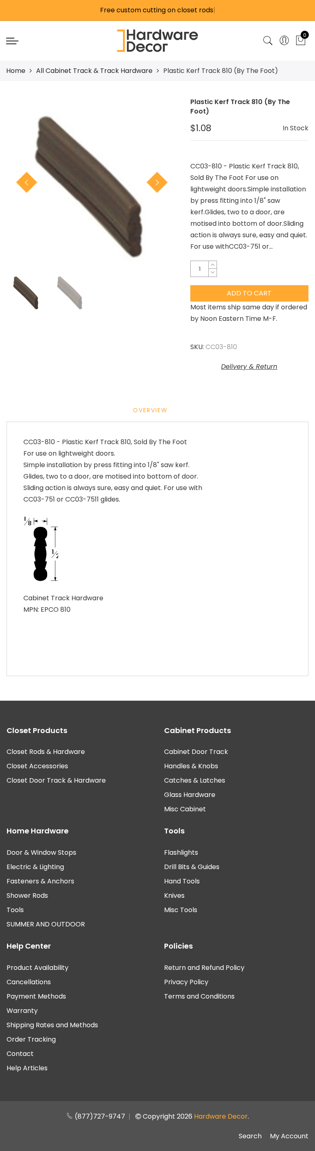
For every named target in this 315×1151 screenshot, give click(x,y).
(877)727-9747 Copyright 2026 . (161, 1116)
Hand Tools (182, 881)
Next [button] (157, 182)
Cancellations (29, 982)
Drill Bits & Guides (191, 867)
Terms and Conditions (199, 996)
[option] (92, 183)
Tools (15, 910)
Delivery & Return (249, 366)
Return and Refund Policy (204, 967)
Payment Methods (36, 996)
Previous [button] (27, 182)
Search (250, 1136)
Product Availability (37, 967)
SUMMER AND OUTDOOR (46, 924)
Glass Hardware (189, 794)
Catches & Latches (194, 780)
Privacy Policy (186, 982)
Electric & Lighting (35, 867)
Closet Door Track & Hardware (56, 780)
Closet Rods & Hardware (46, 751)
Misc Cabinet (185, 809)
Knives (174, 895)
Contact (20, 1053)
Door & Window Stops (41, 852)
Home (15, 70)
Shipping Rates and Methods (52, 1025)
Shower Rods (27, 895)
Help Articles (27, 1068)
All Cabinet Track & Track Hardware (94, 70)
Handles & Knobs (191, 766)
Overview (150, 410)
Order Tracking (31, 1039)
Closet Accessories (37, 766)
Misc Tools (180, 910)
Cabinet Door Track (196, 751)
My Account (289, 1136)
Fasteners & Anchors (40, 881)
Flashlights (181, 852)
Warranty (22, 1010)
